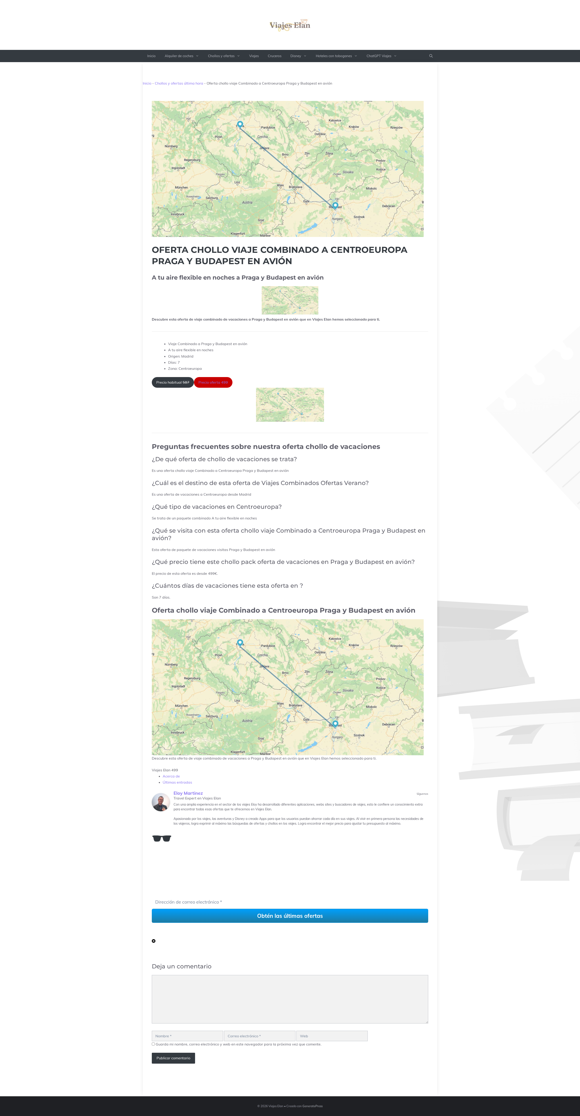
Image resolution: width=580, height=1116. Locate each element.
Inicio (151, 56)
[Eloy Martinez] (161, 802)
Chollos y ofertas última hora (179, 83)
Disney (295, 56)
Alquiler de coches (179, 56)
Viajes (254, 56)
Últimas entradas (177, 782)
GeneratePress (312, 1106)
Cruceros (274, 56)
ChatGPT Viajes (379, 56)
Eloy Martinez (188, 793)
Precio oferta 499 (213, 382)
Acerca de (171, 776)
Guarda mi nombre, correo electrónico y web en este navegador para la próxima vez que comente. (238, 1044)
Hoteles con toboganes (334, 56)
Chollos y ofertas (221, 56)
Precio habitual (172, 382)
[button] (431, 56)
